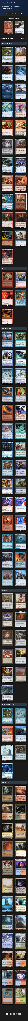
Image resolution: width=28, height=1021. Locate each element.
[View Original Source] (21, 13)
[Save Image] (7, 13)
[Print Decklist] (12, 13)
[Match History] (18, 13)
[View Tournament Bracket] (21, 6)
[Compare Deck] (15, 13)
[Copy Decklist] (9, 13)
